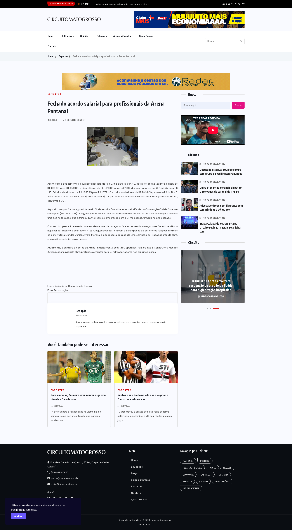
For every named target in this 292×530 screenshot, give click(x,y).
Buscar (238, 105)
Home (50, 36)
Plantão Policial (192, 468)
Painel (212, 468)
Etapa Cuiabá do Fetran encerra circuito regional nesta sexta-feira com (220, 227)
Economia (188, 474)
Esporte (187, 481)
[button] (207, 308)
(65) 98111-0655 (59, 472)
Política (205, 461)
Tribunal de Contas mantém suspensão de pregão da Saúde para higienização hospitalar (211, 285)
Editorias (67, 36)
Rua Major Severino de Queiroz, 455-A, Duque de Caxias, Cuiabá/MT (78, 464)
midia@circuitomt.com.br (64, 484)
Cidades (227, 468)
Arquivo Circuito (122, 36)
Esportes (63, 56)
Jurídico (203, 481)
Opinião (84, 36)
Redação (58, 406)
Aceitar (18, 516)
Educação (137, 466)
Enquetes (136, 486)
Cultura (223, 474)
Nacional (188, 461)
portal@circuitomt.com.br (64, 478)
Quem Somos (146, 36)
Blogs (134, 473)
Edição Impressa (140, 479)
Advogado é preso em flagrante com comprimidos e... (123, 4)
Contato (51, 46)
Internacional (191, 488)
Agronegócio (222, 481)
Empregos (206, 474)
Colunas (101, 36)
